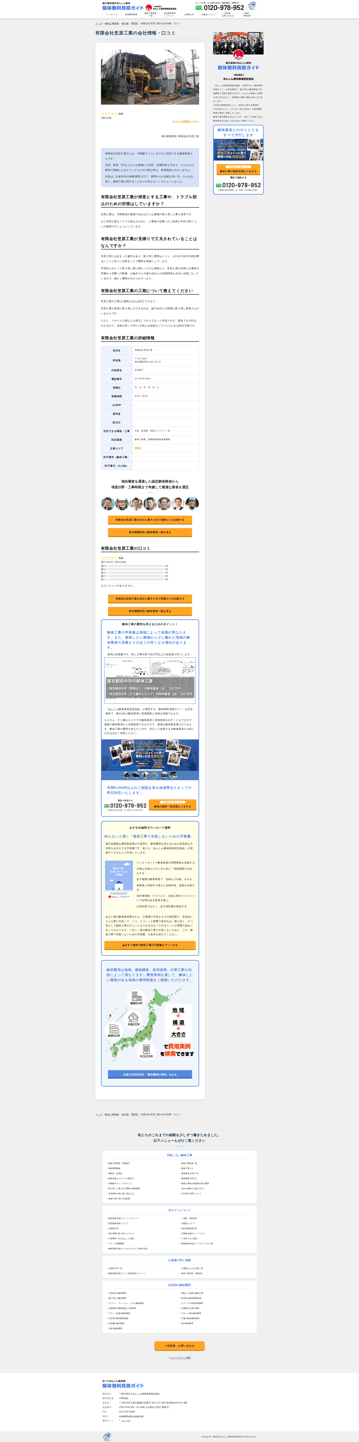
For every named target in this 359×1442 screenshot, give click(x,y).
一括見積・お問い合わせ (228, 14)
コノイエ (125, 1420)
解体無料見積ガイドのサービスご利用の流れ (128, 1248)
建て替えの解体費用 (117, 1298)
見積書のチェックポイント (120, 1183)
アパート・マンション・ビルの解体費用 (126, 1303)
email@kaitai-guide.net (131, 1416)
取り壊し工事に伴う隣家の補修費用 (124, 1188)
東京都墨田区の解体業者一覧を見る (150, 532)
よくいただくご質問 (181, 1357)
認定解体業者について (170, 14)
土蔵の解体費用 (115, 1328)
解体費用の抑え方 (189, 1178)
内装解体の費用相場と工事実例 (122, 1308)
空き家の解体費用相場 (118, 1318)
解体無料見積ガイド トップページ (124, 1218)
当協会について (208, 14)
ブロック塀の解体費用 (191, 1313)
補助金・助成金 (115, 1173)
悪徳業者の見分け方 (190, 1173)
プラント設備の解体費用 (119, 1313)
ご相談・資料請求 (247, 14)
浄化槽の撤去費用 (116, 1323)
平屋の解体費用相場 (190, 1318)
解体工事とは (187, 1168)
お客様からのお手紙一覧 (192, 1268)
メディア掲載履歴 (116, 1243)
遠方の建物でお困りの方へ (193, 1188)
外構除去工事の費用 (190, 1308)
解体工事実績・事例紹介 (119, 1163)
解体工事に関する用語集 (119, 1198)
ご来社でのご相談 (189, 1238)
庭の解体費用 (187, 1323)
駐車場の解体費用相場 (191, 1298)
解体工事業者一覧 (151, 14)
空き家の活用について (191, 1193)
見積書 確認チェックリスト (193, 1233)
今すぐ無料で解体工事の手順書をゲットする (151, 945)
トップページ (112, 14)
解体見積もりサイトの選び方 (121, 1178)
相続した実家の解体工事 (192, 1293)
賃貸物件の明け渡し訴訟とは (121, 1193)
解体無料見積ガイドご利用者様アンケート (127, 1273)
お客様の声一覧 (115, 1268)
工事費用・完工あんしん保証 (121, 1238)
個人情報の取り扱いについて (121, 1233)
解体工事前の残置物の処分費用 (195, 1183)
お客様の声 (189, 14)
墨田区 (138, 448)
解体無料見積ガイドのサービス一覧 (197, 1243)
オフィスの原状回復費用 (192, 1303)
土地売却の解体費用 (117, 1293)
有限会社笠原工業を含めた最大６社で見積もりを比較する (150, 519)
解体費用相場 (131, 14)
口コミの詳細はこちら (186, 121)
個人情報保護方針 (189, 1228)
